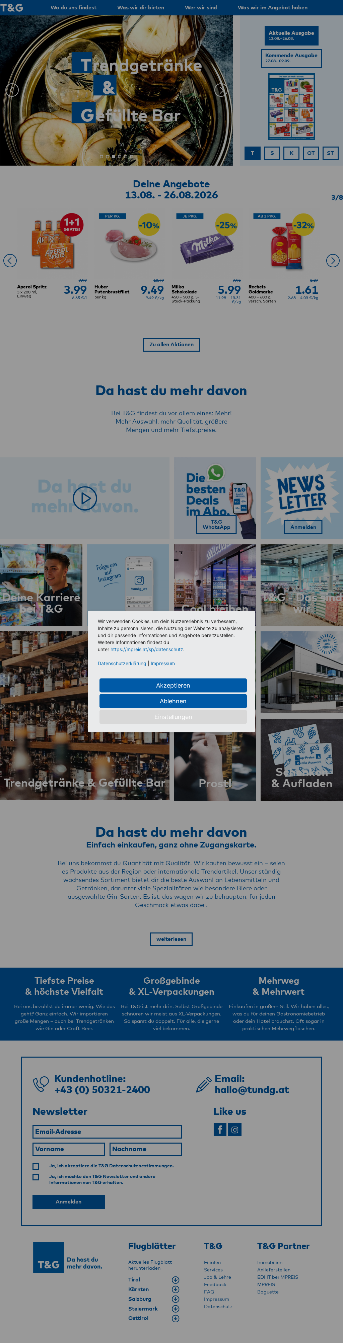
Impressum (163, 663)
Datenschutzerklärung (122, 663)
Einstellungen (173, 716)
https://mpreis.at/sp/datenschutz (147, 649)
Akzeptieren (173, 685)
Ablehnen (173, 701)
